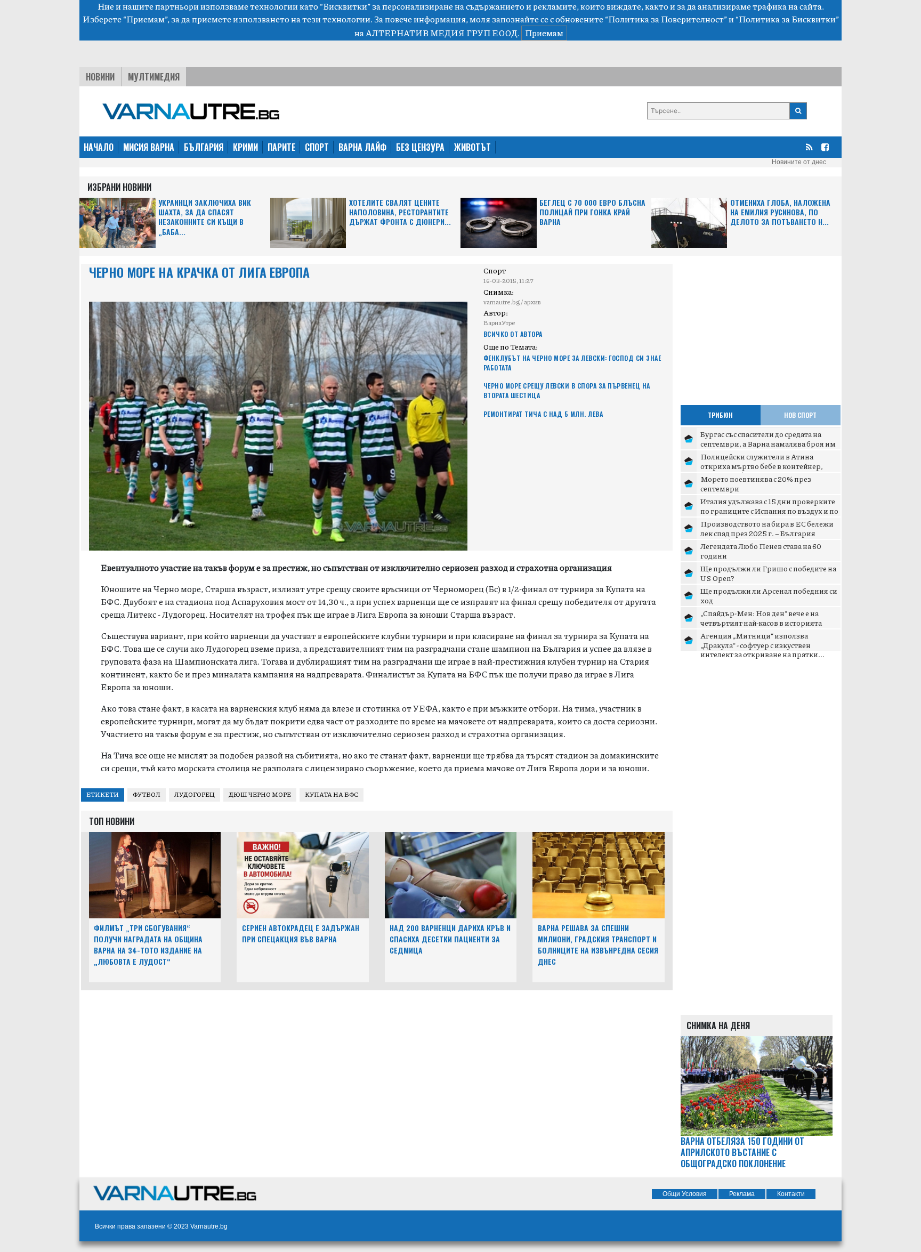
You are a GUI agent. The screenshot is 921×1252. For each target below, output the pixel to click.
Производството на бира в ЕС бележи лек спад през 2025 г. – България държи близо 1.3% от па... (767, 532)
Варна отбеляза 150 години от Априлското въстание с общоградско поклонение (742, 1152)
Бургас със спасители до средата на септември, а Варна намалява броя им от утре (768, 443)
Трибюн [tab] (720, 414)
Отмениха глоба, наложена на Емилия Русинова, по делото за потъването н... (780, 212)
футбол (146, 794)
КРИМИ (245, 147)
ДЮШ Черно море (260, 794)
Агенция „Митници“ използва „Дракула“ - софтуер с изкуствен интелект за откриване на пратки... (762, 644)
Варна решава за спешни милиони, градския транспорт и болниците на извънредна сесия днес (598, 944)
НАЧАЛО (99, 147)
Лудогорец (194, 794)
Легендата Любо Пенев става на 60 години (760, 550)
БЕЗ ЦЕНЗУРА (420, 147)
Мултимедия (154, 76)
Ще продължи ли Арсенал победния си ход (768, 595)
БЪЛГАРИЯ (203, 147)
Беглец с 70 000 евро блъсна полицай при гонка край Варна (592, 212)
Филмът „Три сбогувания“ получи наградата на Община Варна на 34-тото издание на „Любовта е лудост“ (148, 944)
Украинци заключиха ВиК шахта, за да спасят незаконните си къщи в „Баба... (204, 217)
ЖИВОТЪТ (472, 147)
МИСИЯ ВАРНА (148, 147)
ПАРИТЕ (281, 147)
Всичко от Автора (513, 333)
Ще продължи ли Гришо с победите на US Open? (768, 573)
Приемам (544, 33)
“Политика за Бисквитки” (787, 19)
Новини (100, 76)
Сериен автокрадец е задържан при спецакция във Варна (300, 933)
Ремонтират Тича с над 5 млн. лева (543, 413)
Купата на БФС (331, 794)
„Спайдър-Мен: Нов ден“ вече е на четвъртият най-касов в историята (761, 618)
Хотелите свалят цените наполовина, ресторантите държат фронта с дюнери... (400, 212)
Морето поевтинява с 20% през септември (755, 483)
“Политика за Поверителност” (666, 19)
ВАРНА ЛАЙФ (362, 147)
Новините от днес (799, 162)
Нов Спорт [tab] (800, 414)
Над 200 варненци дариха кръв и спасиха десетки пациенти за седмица (450, 939)
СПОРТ (317, 147)
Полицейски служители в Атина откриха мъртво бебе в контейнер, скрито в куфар (761, 465)
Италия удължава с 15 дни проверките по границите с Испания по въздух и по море (769, 510)
